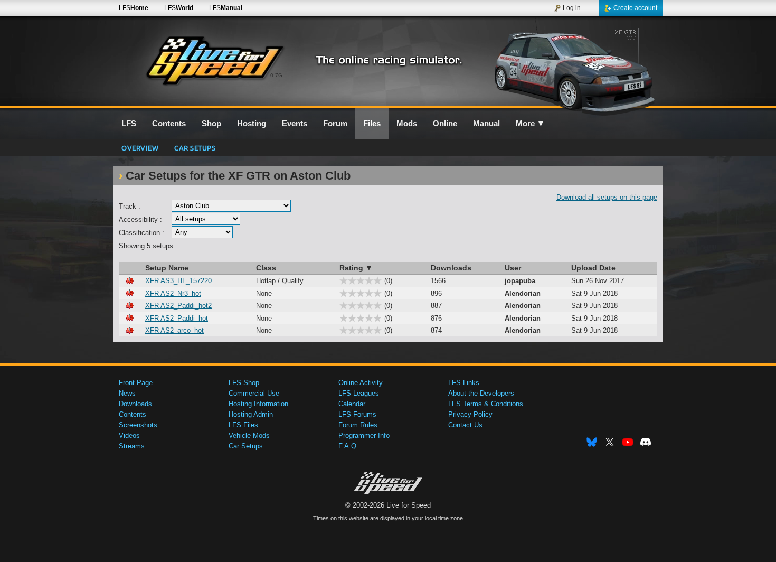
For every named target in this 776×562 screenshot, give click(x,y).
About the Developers (481, 393)
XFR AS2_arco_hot (174, 330)
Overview (139, 147)
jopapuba (520, 281)
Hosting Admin (251, 414)
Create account (635, 8)
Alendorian (523, 293)
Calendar (351, 404)
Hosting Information (258, 404)
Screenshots (138, 425)
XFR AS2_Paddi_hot (176, 318)
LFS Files (243, 425)
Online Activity (360, 383)
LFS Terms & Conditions (485, 404)
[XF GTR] (572, 67)
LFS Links (463, 383)
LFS (133, 8)
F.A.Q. (348, 446)
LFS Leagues (358, 393)
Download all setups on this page (606, 197)
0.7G (276, 75)
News (127, 393)
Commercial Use (254, 393)
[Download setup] (129, 281)
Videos (129, 435)
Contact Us (465, 425)
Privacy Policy (470, 414)
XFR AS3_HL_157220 (178, 281)
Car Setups (246, 446)
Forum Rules (357, 425)
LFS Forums (357, 414)
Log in (572, 8)
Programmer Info (364, 435)
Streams (132, 446)
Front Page (136, 383)
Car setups (194, 147)
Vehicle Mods (249, 435)
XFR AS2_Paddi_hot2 (178, 306)
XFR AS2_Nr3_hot (173, 293)
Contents (132, 414)
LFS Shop (244, 383)
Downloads (135, 404)
